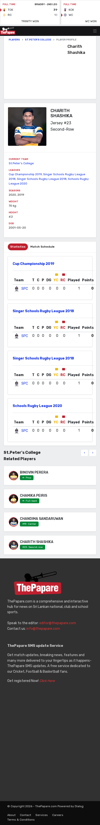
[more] (92, 452)
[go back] (84, 452)
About (11, 815)
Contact (25, 815)
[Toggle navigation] (95, 31)
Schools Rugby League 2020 (37, 406)
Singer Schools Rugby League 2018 (42, 179)
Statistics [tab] (17, 246)
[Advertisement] (38, 70)
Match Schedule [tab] (42, 246)
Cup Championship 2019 (25, 174)
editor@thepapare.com (57, 623)
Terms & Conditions (21, 819)
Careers (57, 815)
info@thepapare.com (43, 629)
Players (14, 39)
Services (41, 815)
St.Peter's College (38, 39)
